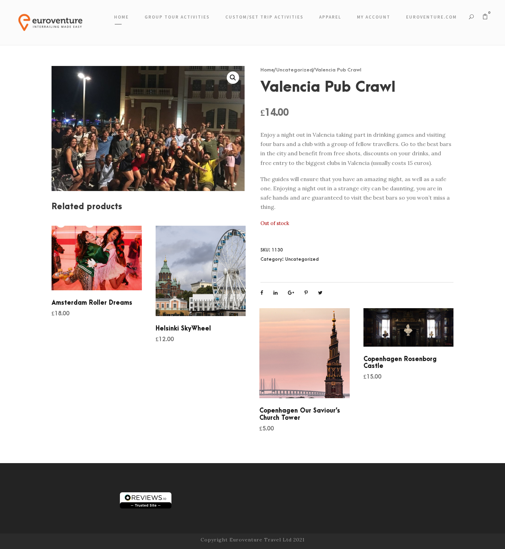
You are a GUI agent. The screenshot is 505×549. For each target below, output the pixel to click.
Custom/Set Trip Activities (264, 17)
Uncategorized (294, 70)
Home (121, 17)
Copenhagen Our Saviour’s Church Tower (299, 414)
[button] (233, 77)
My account (373, 17)
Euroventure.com (431, 17)
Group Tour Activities (177, 17)
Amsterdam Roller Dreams (92, 303)
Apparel (330, 17)
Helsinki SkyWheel (183, 328)
